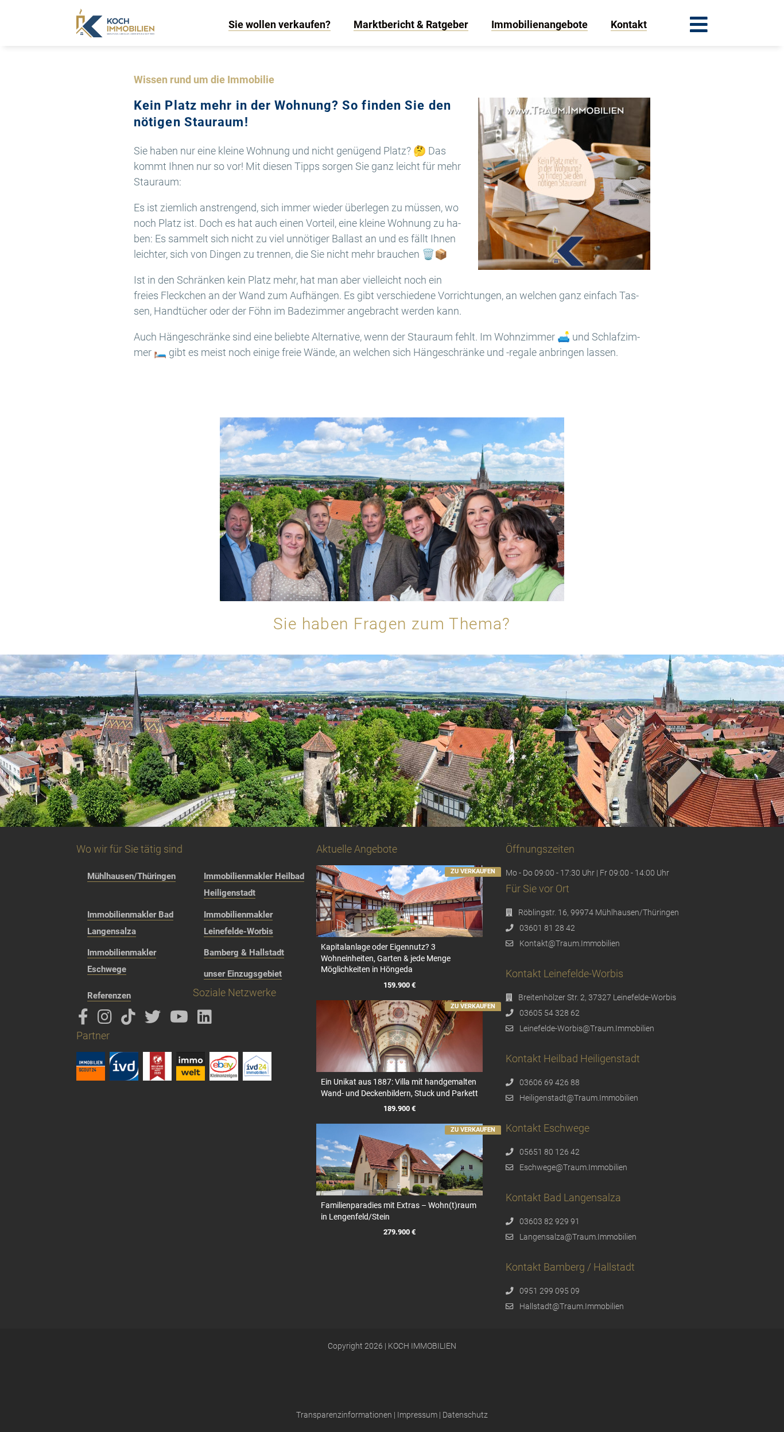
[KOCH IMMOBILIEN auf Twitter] (154, 1019)
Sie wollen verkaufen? (279, 24)
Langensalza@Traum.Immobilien (577, 1236)
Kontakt (629, 24)
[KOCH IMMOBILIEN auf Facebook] (85, 1019)
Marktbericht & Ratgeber (411, 24)
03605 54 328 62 (549, 1012)
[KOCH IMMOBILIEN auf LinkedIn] (207, 1019)
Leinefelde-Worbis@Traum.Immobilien (586, 1028)
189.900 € (399, 1108)
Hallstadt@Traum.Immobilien (571, 1306)
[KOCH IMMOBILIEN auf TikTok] (130, 1019)
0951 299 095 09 (549, 1290)
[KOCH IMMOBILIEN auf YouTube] (181, 1019)
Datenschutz (465, 1414)
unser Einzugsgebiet (243, 974)
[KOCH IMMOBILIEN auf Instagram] (107, 1019)
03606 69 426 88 (549, 1082)
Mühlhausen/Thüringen (131, 876)
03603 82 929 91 (549, 1221)
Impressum (417, 1414)
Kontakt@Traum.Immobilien (569, 943)
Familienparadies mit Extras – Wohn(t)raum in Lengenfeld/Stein (398, 1211)
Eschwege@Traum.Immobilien (573, 1167)
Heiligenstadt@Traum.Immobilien (578, 1097)
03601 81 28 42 (547, 927)
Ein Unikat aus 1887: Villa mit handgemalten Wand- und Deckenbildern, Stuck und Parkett (399, 1087)
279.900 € (399, 1232)
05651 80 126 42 (549, 1151)
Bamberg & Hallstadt (244, 952)
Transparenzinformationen (344, 1414)
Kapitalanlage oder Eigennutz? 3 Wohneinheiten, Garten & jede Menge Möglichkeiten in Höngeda (386, 958)
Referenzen (109, 995)
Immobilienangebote (539, 24)
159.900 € (399, 985)
